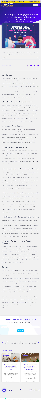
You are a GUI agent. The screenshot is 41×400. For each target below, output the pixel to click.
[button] (23, 5)
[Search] (39, 5)
